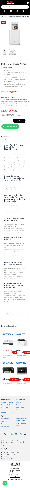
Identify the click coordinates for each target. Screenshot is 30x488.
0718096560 (14, 380)
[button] (27, 22)
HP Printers (18, 333)
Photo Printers (15, 315)
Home (3, 16)
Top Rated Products (6, 404)
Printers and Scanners (15, 16)
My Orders (4, 421)
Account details (5, 418)
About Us (18, 402)
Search (26, 7)
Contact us (19, 404)
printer (21, 315)
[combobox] (12, 7)
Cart (2, 423)
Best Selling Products (7, 402)
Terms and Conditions (22, 410)
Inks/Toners (23, 13)
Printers (17, 13)
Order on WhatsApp (11, 126)
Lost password (5, 426)
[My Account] (24, 3)
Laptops (4, 13)
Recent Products (5, 412)
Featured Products (6, 407)
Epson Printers (5, 360)
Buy (20, 121)
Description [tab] (5, 137)
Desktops (10, 13)
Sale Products (5, 410)
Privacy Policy (20, 407)
